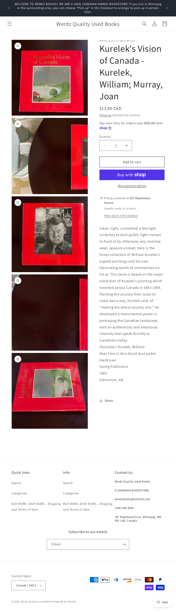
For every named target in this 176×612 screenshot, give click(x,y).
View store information (121, 216)
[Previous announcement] (9, 8)
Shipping (105, 115)
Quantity (105, 136)
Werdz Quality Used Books (36, 601)
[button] (10, 24)
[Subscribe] (124, 544)
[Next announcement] (167, 8)
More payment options (132, 185)
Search (16, 483)
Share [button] (109, 400)
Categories (19, 493)
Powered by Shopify (64, 601)
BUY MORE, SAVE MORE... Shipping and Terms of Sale (36, 507)
